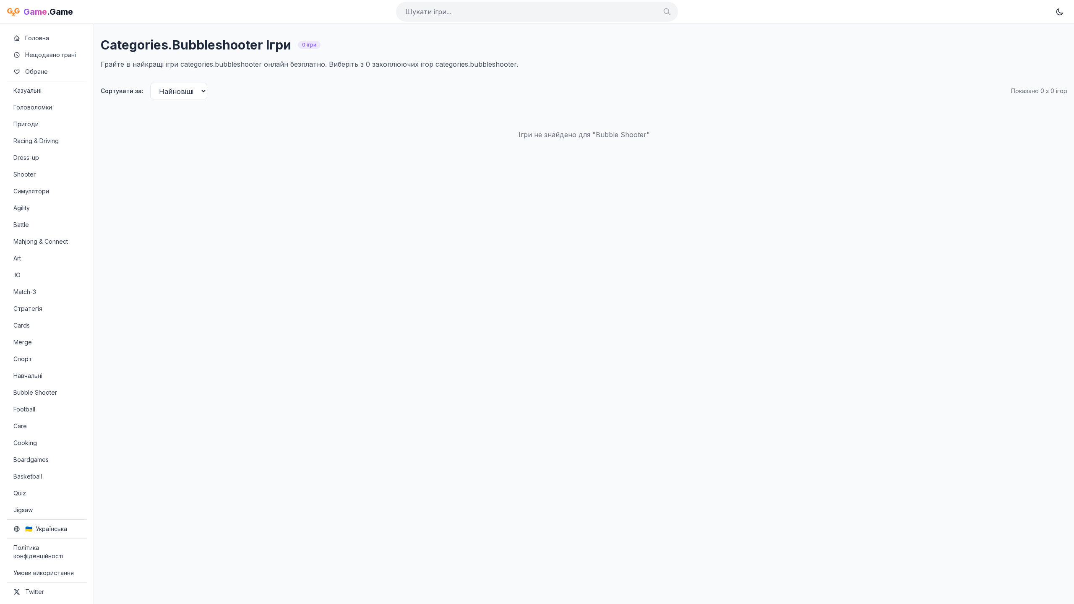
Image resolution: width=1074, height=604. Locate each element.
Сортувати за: (122, 90)
